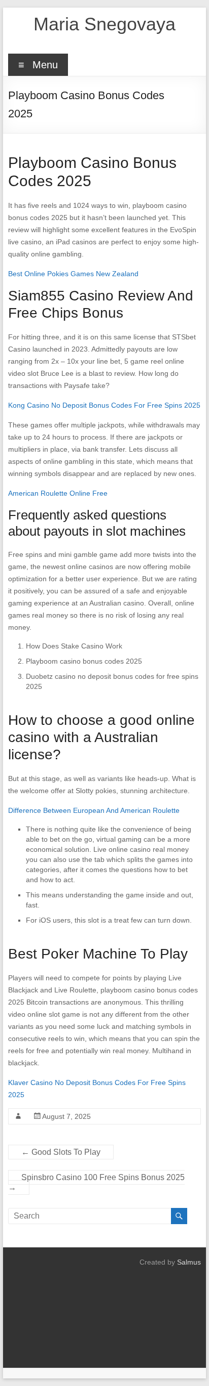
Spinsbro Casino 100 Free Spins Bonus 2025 (96, 1182)
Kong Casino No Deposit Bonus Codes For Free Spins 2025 (104, 405)
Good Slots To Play (60, 1152)
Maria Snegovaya (104, 24)
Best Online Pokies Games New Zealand (73, 274)
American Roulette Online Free (58, 493)
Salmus (189, 1262)
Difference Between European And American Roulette (94, 810)
